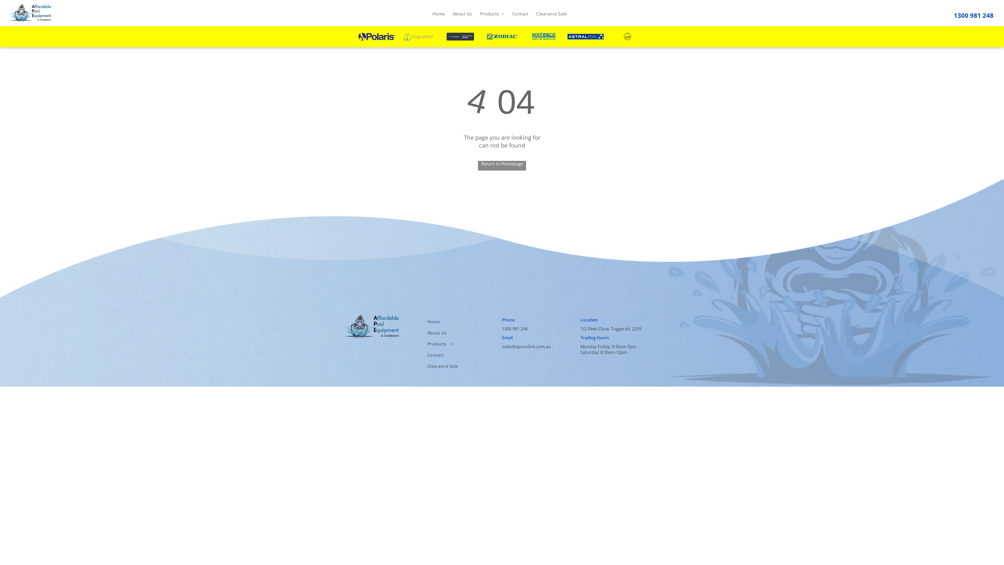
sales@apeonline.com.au (526, 346)
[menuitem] (439, 14)
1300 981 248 (974, 15)
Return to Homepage (502, 164)
